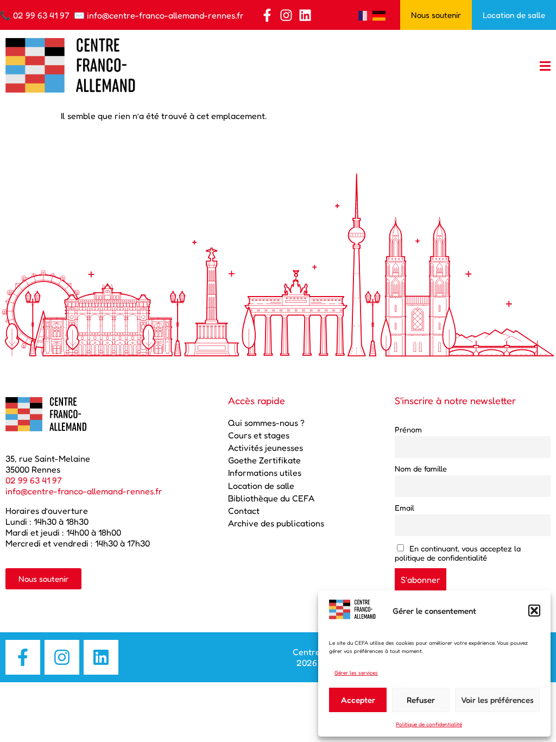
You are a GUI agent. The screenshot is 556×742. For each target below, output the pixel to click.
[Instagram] (286, 15)
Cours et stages (258, 435)
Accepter (358, 700)
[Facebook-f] (267, 15)
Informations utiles (264, 472)
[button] (534, 610)
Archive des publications (276, 523)
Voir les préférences (497, 700)
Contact (244, 510)
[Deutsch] (379, 14)
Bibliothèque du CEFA (271, 498)
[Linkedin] (305, 15)
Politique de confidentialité (429, 724)
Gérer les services (356, 672)
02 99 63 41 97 (41, 15)
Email (404, 507)
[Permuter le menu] (545, 66)
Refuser (421, 700)
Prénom (408, 429)
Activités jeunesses (265, 447)
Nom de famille (421, 468)
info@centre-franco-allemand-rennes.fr (165, 15)
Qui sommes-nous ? (266, 422)
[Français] (365, 14)
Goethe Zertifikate (264, 460)
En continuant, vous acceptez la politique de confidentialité (458, 553)
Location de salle (261, 485)
